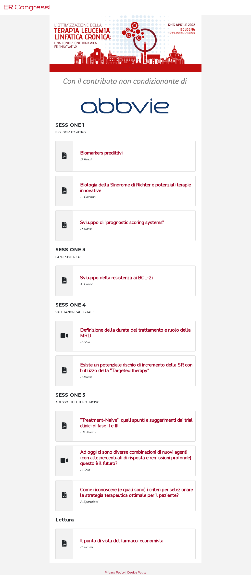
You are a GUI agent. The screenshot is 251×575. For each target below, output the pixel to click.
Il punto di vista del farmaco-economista (121, 541)
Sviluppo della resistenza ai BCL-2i (116, 278)
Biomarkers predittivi (101, 153)
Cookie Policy (137, 572)
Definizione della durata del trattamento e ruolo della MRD (135, 333)
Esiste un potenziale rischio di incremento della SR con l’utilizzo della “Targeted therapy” (136, 368)
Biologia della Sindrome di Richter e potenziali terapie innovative (135, 188)
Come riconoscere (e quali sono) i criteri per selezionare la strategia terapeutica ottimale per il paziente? (136, 493)
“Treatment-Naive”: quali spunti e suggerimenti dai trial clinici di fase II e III (136, 423)
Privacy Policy (115, 572)
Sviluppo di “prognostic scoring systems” (122, 222)
